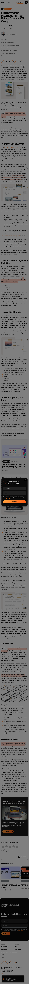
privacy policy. (8, 498)
